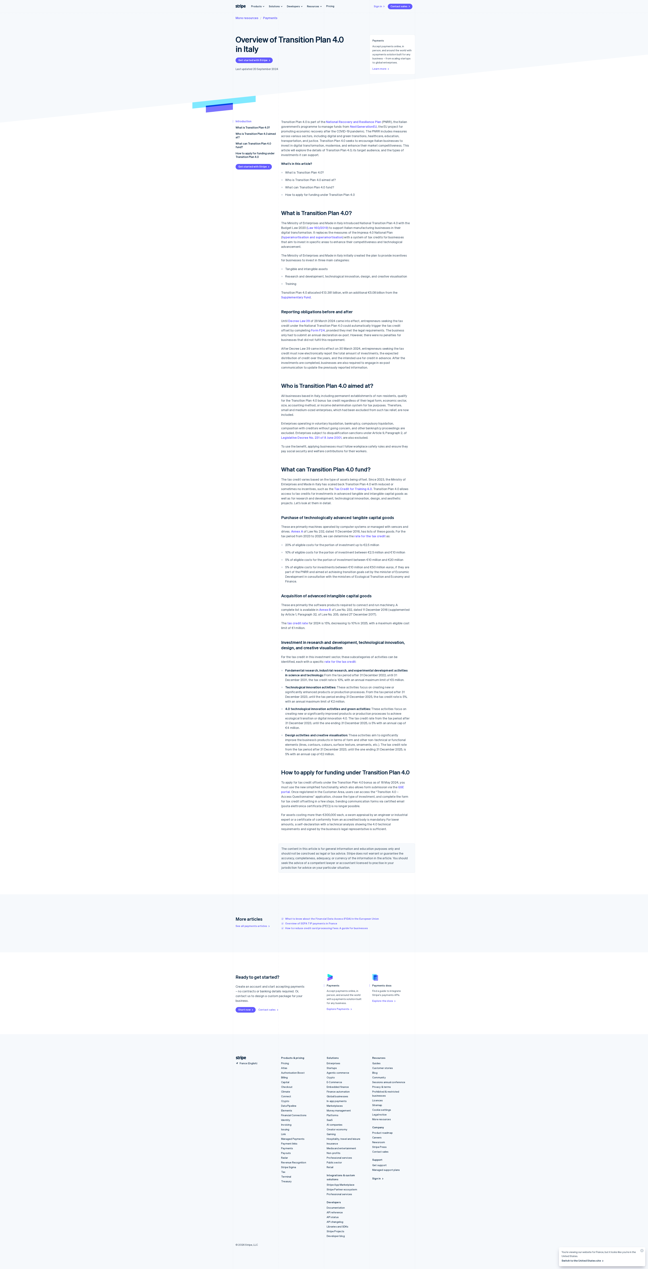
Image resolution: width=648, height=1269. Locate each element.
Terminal (286, 1176)
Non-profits (333, 1153)
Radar (284, 1157)
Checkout (287, 1087)
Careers (377, 1137)
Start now (244, 1009)
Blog (374, 1072)
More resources (247, 18)
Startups (332, 1068)
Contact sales (398, 6)
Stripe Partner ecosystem (342, 1189)
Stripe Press (379, 1147)
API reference (335, 1212)
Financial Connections (293, 1115)
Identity (285, 1120)
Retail (330, 1167)
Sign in (378, 6)
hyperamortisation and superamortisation (312, 237)
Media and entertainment (341, 1148)
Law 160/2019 (317, 228)
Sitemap (377, 1105)
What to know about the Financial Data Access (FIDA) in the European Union (332, 918)
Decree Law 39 (299, 321)
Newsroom (378, 1142)
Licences (377, 1100)
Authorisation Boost (293, 1072)
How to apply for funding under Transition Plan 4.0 (255, 155)
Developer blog (336, 1236)
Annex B (325, 609)
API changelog (335, 1221)
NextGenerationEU (363, 126)
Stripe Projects (335, 1231)
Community (379, 1077)
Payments (270, 18)
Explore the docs (382, 1000)
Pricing (330, 6)
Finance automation (338, 1091)
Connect (286, 1096)
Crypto (285, 1101)
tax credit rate (297, 623)
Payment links (289, 1143)
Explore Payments (338, 1009)
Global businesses (337, 1096)
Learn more (379, 68)
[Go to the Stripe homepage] (239, 1058)
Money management (339, 1110)
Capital (285, 1082)
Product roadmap (382, 1132)
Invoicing (286, 1124)
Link (283, 1134)
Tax (283, 1172)
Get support (379, 1165)
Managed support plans (386, 1170)
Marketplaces (335, 1105)
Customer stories (382, 1068)
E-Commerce (334, 1082)
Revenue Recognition (293, 1162)
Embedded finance (338, 1087)
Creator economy (337, 1129)
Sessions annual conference (388, 1082)
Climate (285, 1091)
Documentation (336, 1207)
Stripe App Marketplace (340, 1184)
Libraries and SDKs (337, 1226)
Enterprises (333, 1063)
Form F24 (318, 330)
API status (333, 1217)
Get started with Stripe (253, 60)
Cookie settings (381, 1109)
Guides (376, 1063)
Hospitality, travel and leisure (343, 1138)
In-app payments (337, 1101)
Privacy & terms (381, 1087)
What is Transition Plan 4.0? (253, 127)
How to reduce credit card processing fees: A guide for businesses (326, 928)
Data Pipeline (288, 1105)
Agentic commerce (338, 1072)
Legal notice (379, 1114)
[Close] (641, 1251)
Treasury (286, 1181)
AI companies (334, 1124)
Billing (284, 1077)
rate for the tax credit (370, 536)
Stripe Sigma (288, 1167)
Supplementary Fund (296, 297)
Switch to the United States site (581, 1260)
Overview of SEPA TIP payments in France (311, 923)
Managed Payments (292, 1138)
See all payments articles (251, 926)
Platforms (332, 1115)
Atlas (284, 1068)
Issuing (285, 1129)
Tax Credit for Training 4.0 (353, 489)
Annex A (297, 531)
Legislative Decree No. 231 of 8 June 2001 (311, 437)
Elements (286, 1110)
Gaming (331, 1134)
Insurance (332, 1143)
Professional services (339, 1157)
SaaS (330, 1120)
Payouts (286, 1153)
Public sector (334, 1162)
